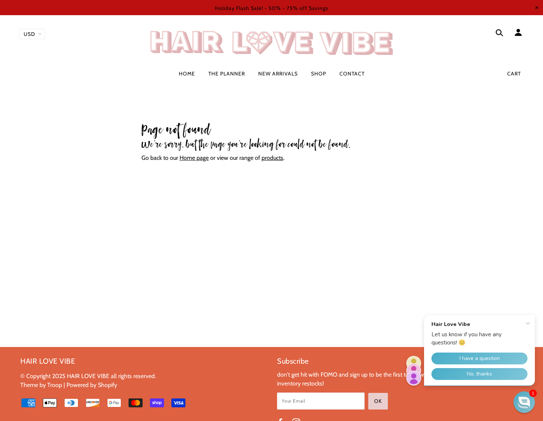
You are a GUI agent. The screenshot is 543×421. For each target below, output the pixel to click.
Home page (194, 157)
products (272, 157)
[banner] (271, 43)
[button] (524, 402)
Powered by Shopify (91, 384)
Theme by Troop (41, 384)
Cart (514, 73)
